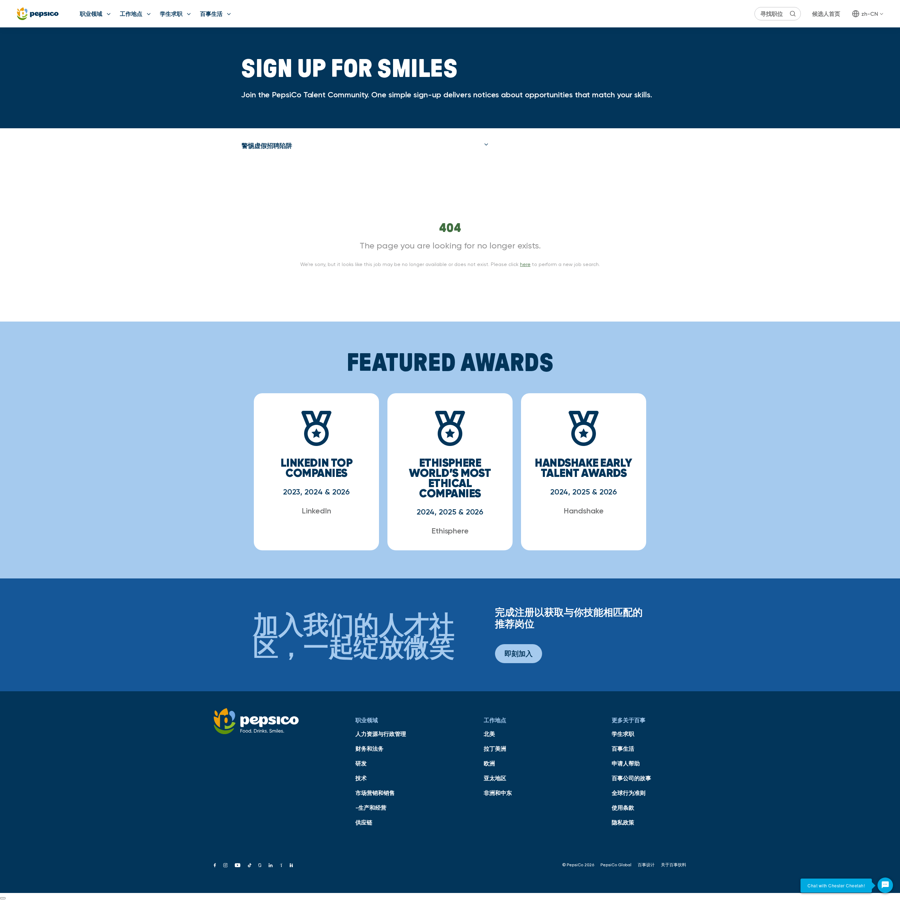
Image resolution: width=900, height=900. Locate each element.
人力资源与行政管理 (380, 734)
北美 (489, 734)
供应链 (363, 822)
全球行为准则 (628, 793)
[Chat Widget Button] (885, 885)
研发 (361, 763)
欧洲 (489, 763)
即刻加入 (518, 653)
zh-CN (869, 13)
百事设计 (646, 864)
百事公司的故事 (631, 778)
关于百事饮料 (673, 864)
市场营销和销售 (375, 793)
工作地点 (131, 13)
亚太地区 (495, 778)
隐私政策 (623, 822)
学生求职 (171, 13)
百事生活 (211, 13)
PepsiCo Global (615, 864)
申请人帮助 (626, 763)
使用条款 (623, 807)
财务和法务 (369, 748)
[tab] (365, 146)
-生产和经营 (370, 807)
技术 (361, 778)
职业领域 (91, 13)
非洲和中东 (498, 793)
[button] (365, 146)
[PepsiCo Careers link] (38, 13)
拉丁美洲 (495, 748)
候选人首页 (826, 13)
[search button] (793, 13)
